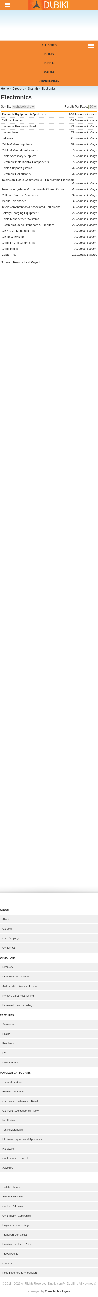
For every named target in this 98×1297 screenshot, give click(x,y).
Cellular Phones (49, 120)
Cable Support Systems (49, 168)
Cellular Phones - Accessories (49, 195)
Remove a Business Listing (18, 995)
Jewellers (7, 1167)
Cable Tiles (49, 254)
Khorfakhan (49, 81)
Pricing (6, 1033)
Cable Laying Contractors (49, 243)
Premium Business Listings (18, 1005)
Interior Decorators (13, 1196)
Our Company (10, 938)
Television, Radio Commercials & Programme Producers (49, 181)
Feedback (8, 1043)
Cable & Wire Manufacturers (49, 150)
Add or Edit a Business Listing (19, 986)
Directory (7, 967)
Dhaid (49, 54)
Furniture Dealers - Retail (16, 1244)
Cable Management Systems (49, 219)
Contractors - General (15, 1158)
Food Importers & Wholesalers (20, 1272)
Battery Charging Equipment (49, 213)
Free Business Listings (15, 976)
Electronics (16, 97)
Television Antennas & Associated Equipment (49, 207)
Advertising (8, 1024)
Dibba (49, 63)
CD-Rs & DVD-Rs (49, 237)
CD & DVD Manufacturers (49, 231)
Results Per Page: (76, 106)
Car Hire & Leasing (13, 1206)
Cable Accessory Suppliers (49, 156)
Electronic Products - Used (49, 126)
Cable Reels (49, 248)
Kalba (49, 72)
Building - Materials (13, 1091)
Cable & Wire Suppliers (49, 144)
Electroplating (49, 132)
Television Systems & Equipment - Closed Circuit (49, 189)
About (5, 919)
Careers (7, 928)
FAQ (5, 1053)
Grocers (7, 1263)
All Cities (49, 45)
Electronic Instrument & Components (49, 162)
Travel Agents (10, 1253)
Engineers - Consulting (15, 1225)
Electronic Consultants (49, 174)
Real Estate (9, 1120)
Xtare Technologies (57, 1291)
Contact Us (8, 947)
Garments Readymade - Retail (20, 1101)
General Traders (12, 1082)
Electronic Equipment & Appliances (49, 114)
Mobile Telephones (49, 201)
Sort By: (6, 106)
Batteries (49, 138)
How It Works (10, 1062)
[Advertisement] (49, 27)
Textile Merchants (12, 1129)
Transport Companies (15, 1234)
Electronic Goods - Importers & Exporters (49, 225)
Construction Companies (16, 1215)
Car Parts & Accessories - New (20, 1110)
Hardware (8, 1148)
